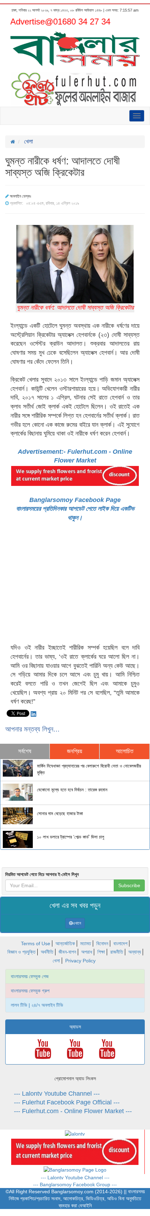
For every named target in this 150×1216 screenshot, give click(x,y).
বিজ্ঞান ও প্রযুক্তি (21, 952)
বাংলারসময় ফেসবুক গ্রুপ (30, 991)
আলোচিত (124, 751)
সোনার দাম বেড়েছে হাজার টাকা (60, 813)
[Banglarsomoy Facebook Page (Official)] (75, 1169)
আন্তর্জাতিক (65, 943)
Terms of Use (35, 943)
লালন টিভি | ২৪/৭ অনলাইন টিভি (37, 1005)
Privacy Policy (80, 960)
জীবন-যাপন (67, 952)
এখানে (77, 923)
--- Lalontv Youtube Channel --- (57, 1093)
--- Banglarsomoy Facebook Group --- (75, 1184)
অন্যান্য (134, 952)
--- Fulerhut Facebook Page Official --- (67, 1102)
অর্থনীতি (47, 952)
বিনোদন (102, 943)
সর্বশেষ (24, 751)
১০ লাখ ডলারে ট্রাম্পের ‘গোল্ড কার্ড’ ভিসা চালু (70, 837)
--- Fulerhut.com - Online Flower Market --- (73, 1111)
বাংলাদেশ (120, 943)
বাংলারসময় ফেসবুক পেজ (29, 976)
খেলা (56, 960)
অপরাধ (86, 952)
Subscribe (129, 885)
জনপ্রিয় (74, 751)
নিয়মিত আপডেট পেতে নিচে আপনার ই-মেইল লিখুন (42, 874)
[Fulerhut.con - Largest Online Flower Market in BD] (74, 1151)
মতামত (85, 943)
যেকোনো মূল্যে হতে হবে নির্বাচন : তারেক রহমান (72, 789)
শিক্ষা (101, 952)
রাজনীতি (116, 952)
